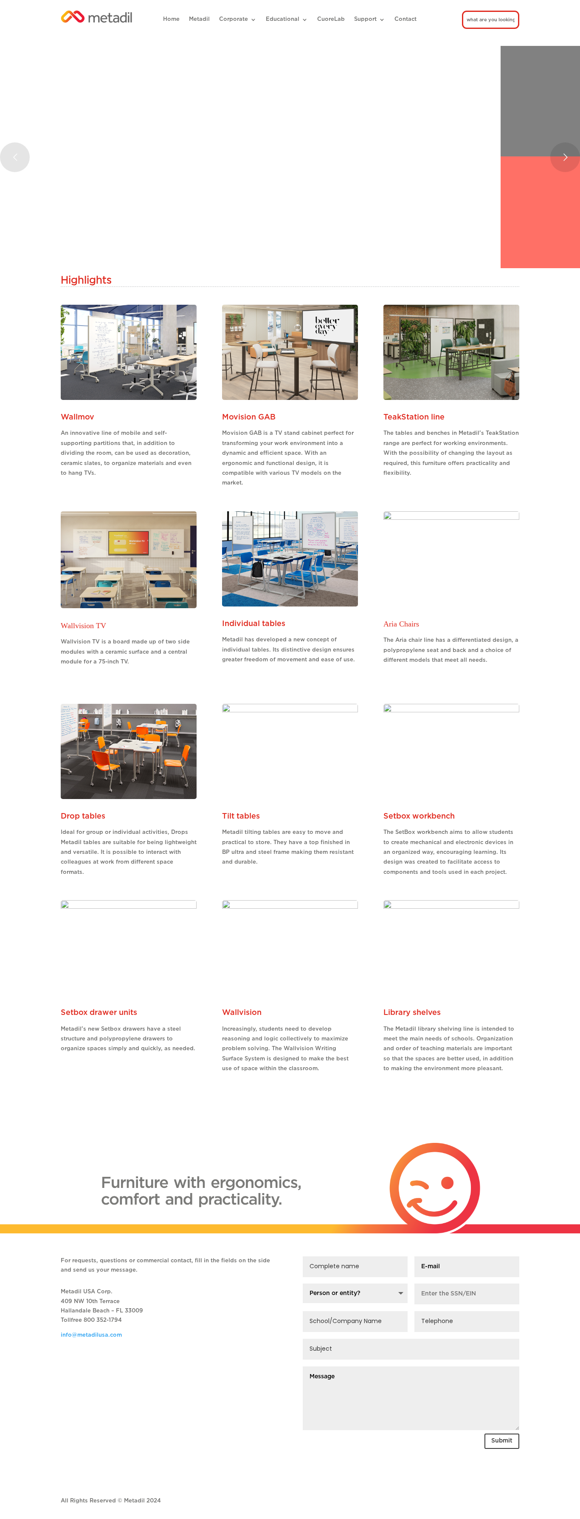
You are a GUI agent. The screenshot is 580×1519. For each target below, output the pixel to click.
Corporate (233, 19)
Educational (282, 19)
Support (365, 19)
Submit (501, 1441)
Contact (405, 19)
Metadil (199, 19)
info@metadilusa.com (91, 1335)
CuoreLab (331, 19)
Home (171, 19)
